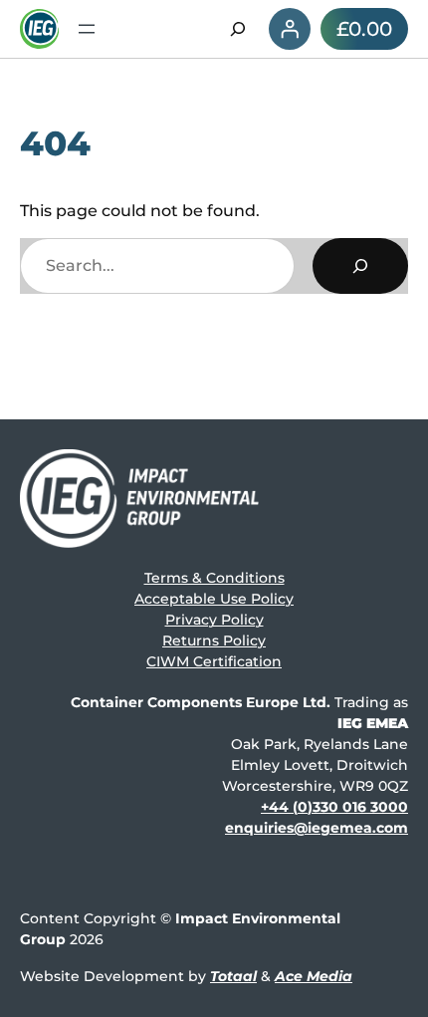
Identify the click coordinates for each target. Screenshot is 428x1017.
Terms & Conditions (214, 578)
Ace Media (313, 976)
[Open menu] (87, 29)
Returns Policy (214, 640)
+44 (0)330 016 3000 (334, 807)
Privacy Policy (214, 620)
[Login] (290, 29)
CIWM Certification (214, 661)
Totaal (233, 976)
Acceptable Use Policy (214, 599)
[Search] (360, 266)
